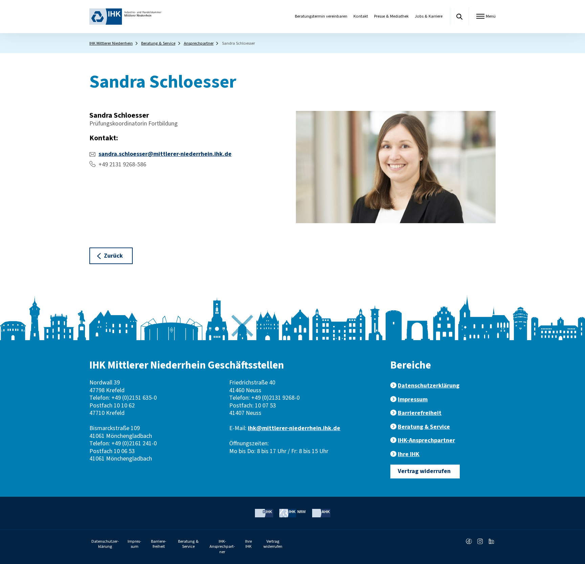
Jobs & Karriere (428, 16)
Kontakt (360, 16)
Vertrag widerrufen (424, 471)
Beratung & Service (158, 43)
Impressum (413, 399)
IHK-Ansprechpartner (426, 440)
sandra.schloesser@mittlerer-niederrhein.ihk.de (165, 154)
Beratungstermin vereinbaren (321, 16)
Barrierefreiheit (419, 413)
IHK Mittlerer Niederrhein (111, 43)
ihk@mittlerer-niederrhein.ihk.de (294, 428)
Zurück (113, 256)
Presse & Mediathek (391, 16)
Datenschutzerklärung (428, 385)
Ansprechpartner (199, 43)
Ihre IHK (408, 454)
